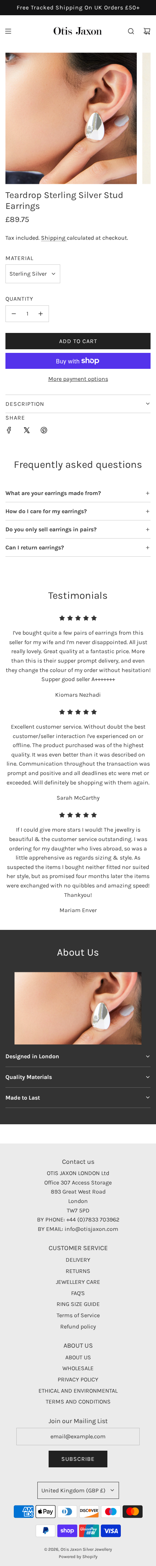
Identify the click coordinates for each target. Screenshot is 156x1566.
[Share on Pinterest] (44, 431)
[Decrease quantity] (14, 314)
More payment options (78, 378)
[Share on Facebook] (9, 431)
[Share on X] (26, 431)
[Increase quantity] (41, 314)
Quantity (19, 298)
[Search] (131, 31)
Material (19, 258)
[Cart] (147, 31)
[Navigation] (8, 31)
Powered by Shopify (78, 1556)
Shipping (54, 237)
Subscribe (78, 1458)
